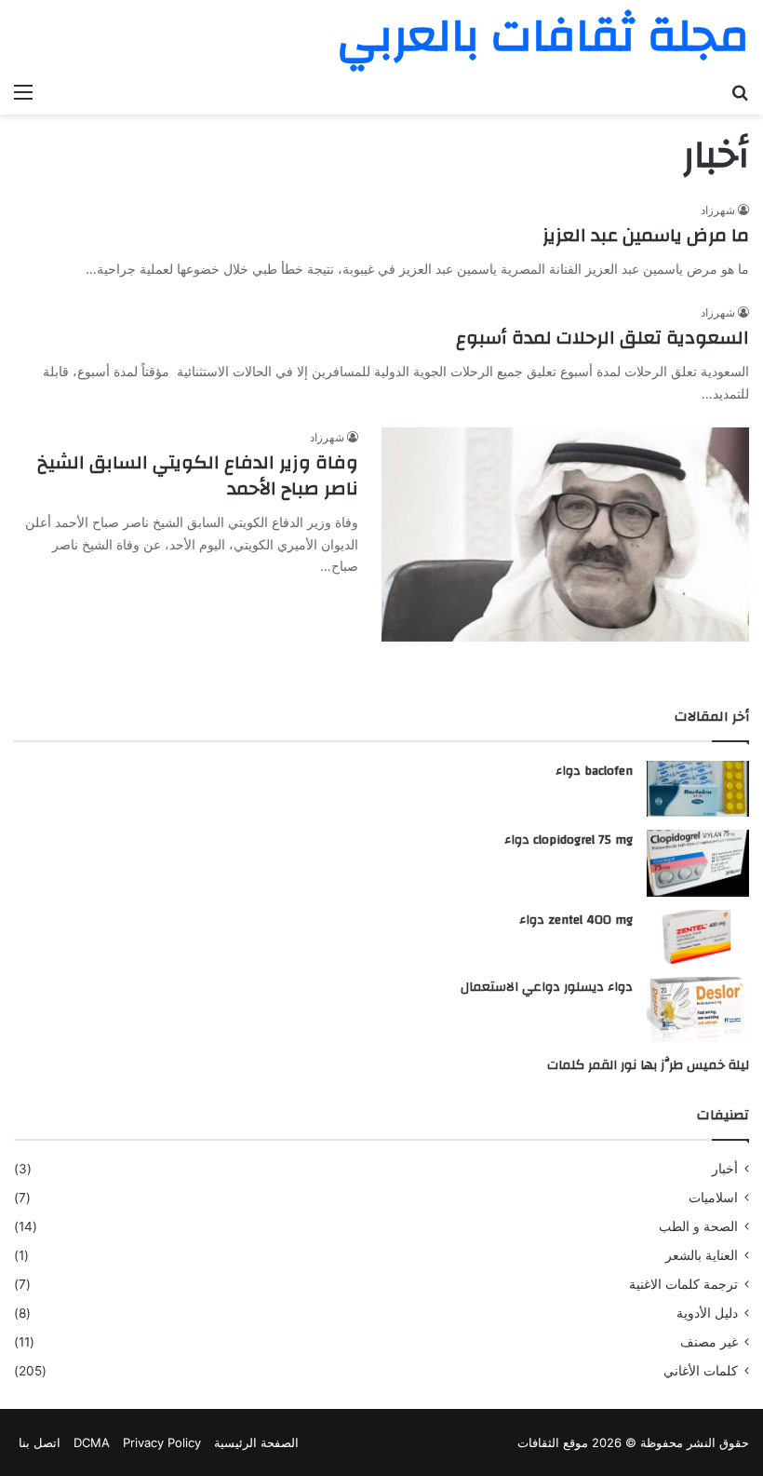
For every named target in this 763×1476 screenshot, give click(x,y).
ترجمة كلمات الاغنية (683, 1284)
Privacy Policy (162, 1442)
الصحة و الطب (698, 1226)
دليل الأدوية (707, 1313)
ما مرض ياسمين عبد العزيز (645, 235)
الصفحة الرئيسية (256, 1442)
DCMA (92, 1442)
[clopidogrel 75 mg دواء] (698, 864)
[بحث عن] (739, 91)
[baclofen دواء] (698, 788)
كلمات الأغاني (700, 1370)
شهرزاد (718, 210)
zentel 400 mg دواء (576, 920)
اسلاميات (713, 1197)
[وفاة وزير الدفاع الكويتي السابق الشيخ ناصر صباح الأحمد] (565, 535)
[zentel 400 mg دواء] (698, 937)
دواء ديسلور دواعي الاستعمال (547, 987)
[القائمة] (23, 91)
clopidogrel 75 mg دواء (568, 840)
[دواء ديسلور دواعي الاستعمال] (698, 1009)
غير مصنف (709, 1341)
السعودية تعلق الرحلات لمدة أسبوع (602, 337)
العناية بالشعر (701, 1255)
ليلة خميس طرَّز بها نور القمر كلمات (648, 1065)
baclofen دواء (594, 771)
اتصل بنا (39, 1442)
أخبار (725, 1168)
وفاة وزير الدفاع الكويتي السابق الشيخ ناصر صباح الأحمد (197, 475)
